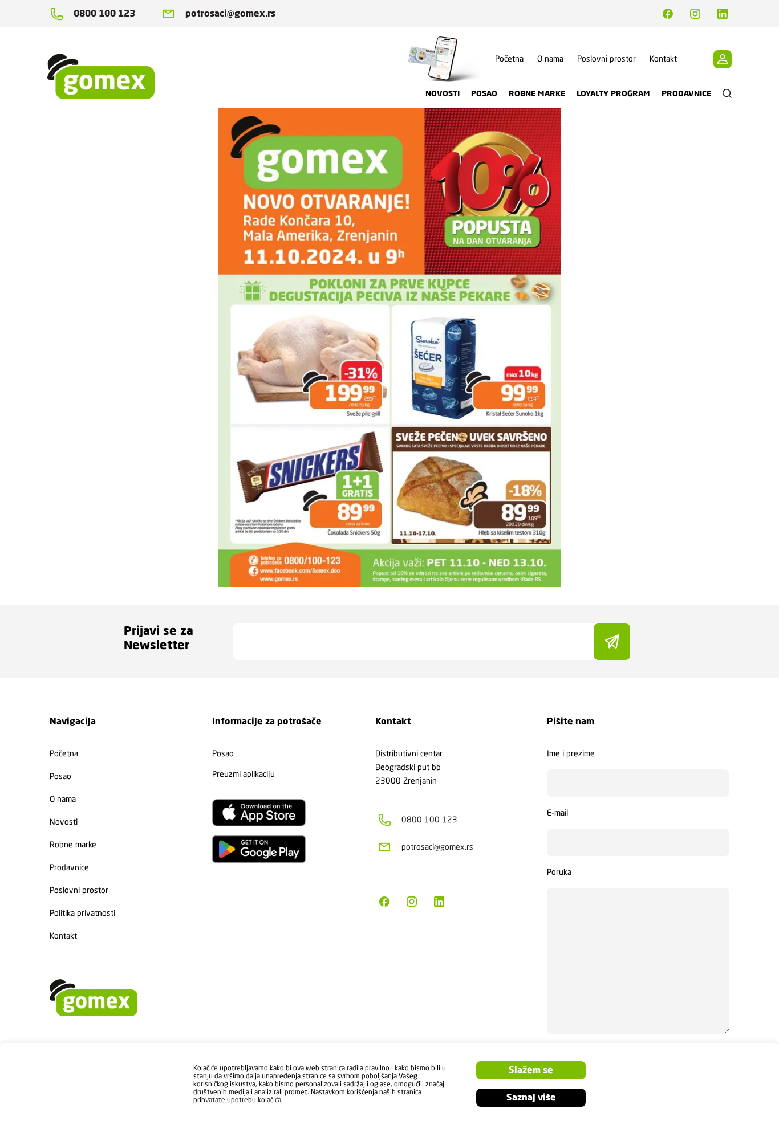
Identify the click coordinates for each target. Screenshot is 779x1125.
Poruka (559, 872)
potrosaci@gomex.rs (230, 13)
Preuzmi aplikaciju (243, 773)
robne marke (537, 93)
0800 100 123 (104, 13)
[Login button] (722, 59)
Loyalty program (613, 93)
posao (484, 93)
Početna (509, 58)
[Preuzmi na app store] (259, 812)
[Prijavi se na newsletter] (612, 641)
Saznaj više (531, 1097)
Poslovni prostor (606, 58)
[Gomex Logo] (110, 76)
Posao (60, 776)
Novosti (64, 821)
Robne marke (73, 844)
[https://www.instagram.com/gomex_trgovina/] (695, 14)
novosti (442, 93)
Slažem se (531, 1070)
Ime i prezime (571, 753)
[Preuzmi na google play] (259, 849)
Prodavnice (69, 867)
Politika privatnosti (82, 913)
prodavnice (686, 93)
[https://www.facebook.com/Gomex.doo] (668, 14)
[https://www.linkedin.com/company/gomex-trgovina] (722, 14)
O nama (550, 58)
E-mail (557, 812)
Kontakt (663, 58)
